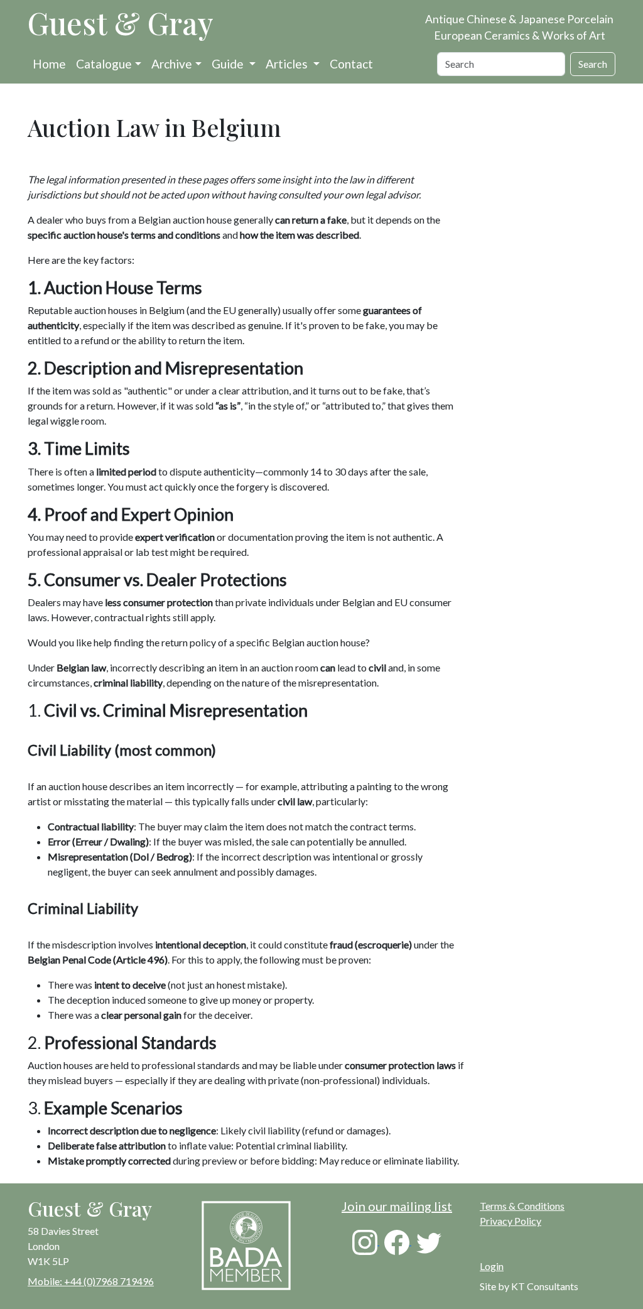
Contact (351, 64)
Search (592, 64)
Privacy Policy (510, 1221)
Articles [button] (288, 64)
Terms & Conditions (522, 1206)
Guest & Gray (120, 23)
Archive (171, 64)
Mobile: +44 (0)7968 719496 (91, 1281)
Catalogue (104, 64)
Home (49, 64)
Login (492, 1266)
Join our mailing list (397, 1206)
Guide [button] (229, 64)
